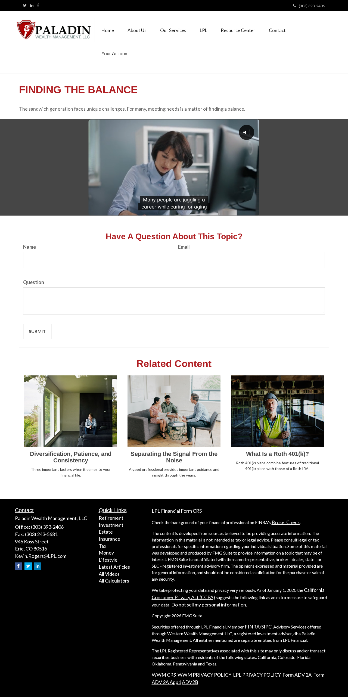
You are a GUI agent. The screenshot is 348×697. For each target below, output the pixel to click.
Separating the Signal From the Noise (173, 457)
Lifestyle (108, 560)
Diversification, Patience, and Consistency (70, 457)
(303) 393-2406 (312, 6)
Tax (102, 546)
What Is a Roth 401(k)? (277, 453)
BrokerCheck (286, 522)
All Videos (109, 574)
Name (29, 247)
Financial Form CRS (181, 511)
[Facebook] (38, 5)
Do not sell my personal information (208, 605)
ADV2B (190, 682)
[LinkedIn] (31, 5)
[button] (137, 30)
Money (106, 553)
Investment (111, 525)
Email (184, 247)
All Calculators (114, 581)
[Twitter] (25, 5)
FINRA (252, 627)
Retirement (111, 518)
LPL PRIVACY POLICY (257, 675)
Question (33, 282)
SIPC (266, 627)
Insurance (109, 539)
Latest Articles (114, 567)
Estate (106, 532)
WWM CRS (164, 675)
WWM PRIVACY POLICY (204, 675)
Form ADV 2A (297, 675)
